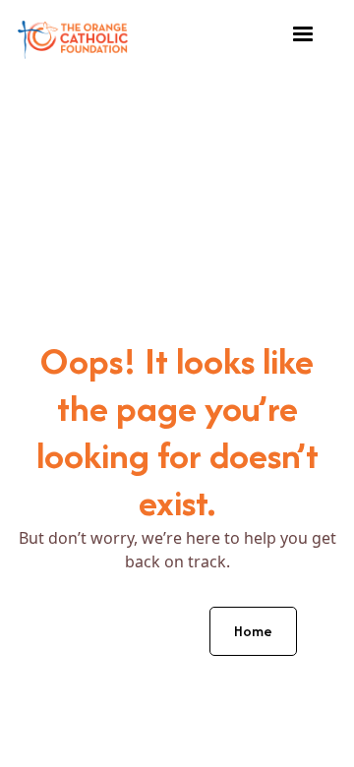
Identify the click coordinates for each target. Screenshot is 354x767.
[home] (73, 35)
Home (253, 630)
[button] (302, 34)
